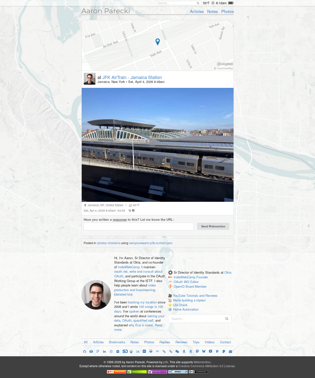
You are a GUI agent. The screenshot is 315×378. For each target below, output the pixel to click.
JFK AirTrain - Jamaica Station (132, 77)
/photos (102, 243)
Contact (225, 342)
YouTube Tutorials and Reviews (195, 295)
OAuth (126, 320)
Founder (202, 277)
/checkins (114, 243)
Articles (197, 11)
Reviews (181, 342)
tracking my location (142, 302)
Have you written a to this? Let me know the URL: (129, 219)
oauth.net (120, 271)
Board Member (196, 286)
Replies (164, 342)
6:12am (221, 2)
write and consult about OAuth (138, 273)
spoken (134, 311)
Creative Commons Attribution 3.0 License (206, 366)
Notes (212, 11)
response (120, 219)
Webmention (202, 362)
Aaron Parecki (105, 11)
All (86, 342)
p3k (165, 362)
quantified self (143, 320)
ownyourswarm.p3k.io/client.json (151, 243)
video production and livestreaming (135, 287)
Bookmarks (117, 342)
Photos (227, 11)
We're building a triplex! (189, 300)
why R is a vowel (141, 325)
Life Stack (180, 304)
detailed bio (123, 294)
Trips (196, 342)
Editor (194, 281)
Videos (210, 342)
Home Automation (186, 309)
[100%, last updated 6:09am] (231, 2)
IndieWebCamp (129, 267)
